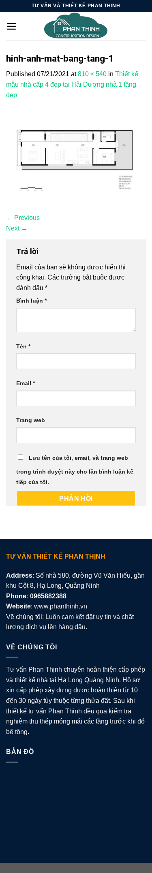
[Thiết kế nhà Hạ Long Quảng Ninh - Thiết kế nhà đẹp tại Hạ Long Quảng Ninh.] (76, 26)
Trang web (30, 420)
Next (17, 228)
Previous (23, 217)
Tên (23, 346)
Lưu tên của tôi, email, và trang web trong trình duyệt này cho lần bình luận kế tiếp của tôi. (74, 470)
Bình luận (31, 300)
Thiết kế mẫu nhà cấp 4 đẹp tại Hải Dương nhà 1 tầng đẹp (72, 84)
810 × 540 (92, 73)
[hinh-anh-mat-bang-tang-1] (76, 155)
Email (25, 383)
